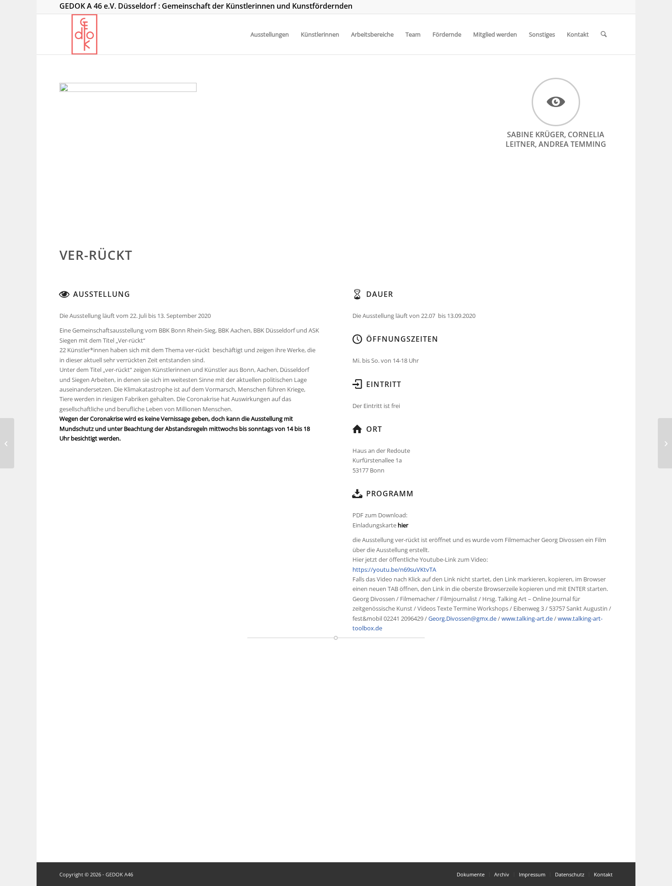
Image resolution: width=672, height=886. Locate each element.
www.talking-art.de (527, 618)
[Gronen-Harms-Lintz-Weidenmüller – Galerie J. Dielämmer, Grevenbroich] (665, 443)
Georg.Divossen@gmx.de (462, 618)
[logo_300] (84, 34)
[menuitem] (270, 34)
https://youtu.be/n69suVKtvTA (394, 569)
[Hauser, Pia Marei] (7, 443)
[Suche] (604, 34)
